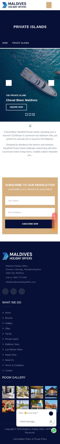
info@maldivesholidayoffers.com (21, 282)
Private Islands (20, 43)
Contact (9, 370)
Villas (7, 328)
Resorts (9, 318)
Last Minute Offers (14, 349)
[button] (26, 114)
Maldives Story (12, 344)
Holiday (8, 323)
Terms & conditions (14, 365)
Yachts (8, 333)
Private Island (11, 339)
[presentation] (9, 83)
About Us (9, 360)
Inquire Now (10, 354)
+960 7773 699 (20, 277)
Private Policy (40, 439)
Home (5, 43)
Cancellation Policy (22, 439)
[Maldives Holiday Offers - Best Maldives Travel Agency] (14, 5)
